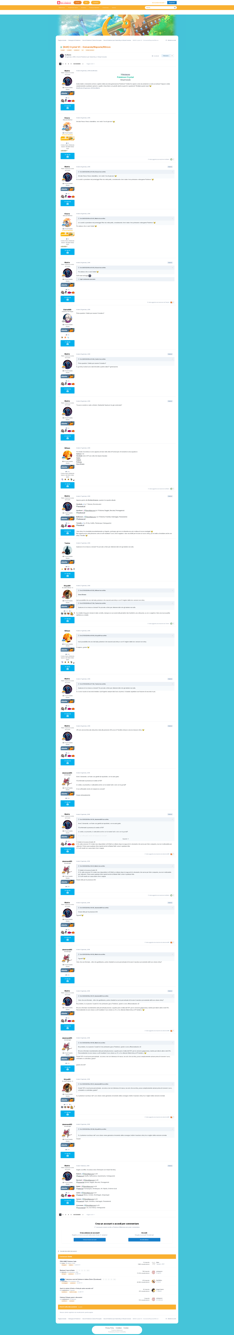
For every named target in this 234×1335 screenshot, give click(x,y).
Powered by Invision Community (117, 1332)
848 (68, 566)
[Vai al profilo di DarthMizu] (153, 1281)
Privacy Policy (109, 1328)
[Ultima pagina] (83, 64)
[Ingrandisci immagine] (125, 74)
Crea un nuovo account (89, 1239)
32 (88, 1270)
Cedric (97, 359)
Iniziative (83, 7)
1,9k (68, 98)
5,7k (66, 611)
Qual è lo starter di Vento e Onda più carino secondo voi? (76, 1288)
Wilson (67, 448)
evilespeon (159, 1271)
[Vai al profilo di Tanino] (67, 550)
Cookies (126, 1328)
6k (68, 143)
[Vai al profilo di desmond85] (67, 781)
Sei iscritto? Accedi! (158, 2)
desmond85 (67, 773)
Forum (77, 2)
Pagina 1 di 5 (90, 64)
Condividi (156, 56)
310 (68, 335)
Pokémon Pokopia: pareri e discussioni (71, 1297)
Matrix (69, 55)
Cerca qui (167, 7)
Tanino (67, 543)
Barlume (64, 1272)
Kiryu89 (67, 586)
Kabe (157, 1262)
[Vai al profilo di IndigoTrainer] (153, 1290)
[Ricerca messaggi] (175, 7)
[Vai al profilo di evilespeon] (153, 1272)
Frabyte (167, 302)
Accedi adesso (144, 1239)
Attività (114, 7)
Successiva (77, 64)
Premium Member (94, 7)
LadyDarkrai (65, 1290)
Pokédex (95, 2)
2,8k (68, 471)
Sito (86, 2)
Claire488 (67, 310)
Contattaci (119, 1328)
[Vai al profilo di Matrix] (62, 56)
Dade (63, 1263)
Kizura (67, 118)
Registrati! (172, 2)
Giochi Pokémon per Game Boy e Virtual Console (92, 57)
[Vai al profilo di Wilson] (67, 455)
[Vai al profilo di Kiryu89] (67, 594)
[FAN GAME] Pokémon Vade (68, 1261)
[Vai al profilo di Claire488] (67, 318)
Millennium (62, 7)
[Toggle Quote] (79, 171)
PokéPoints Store (73, 7)
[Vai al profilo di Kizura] (67, 126)
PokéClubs (106, 7)
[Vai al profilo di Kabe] (153, 1263)
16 (114, 1279)
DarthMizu (65, 1281)
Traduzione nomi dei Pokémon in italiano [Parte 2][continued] (83, 1279)
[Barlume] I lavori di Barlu (67, 1270)
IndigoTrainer (160, 1289)
